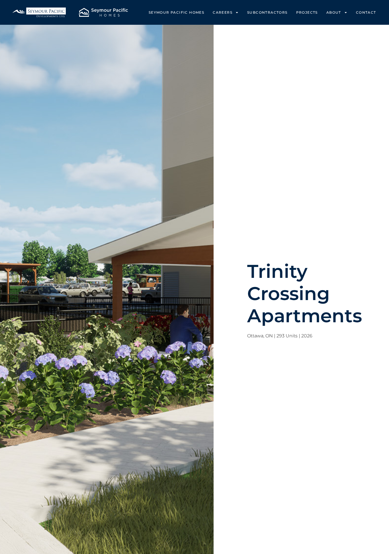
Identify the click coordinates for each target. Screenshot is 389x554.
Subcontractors (267, 12)
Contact (366, 12)
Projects (307, 12)
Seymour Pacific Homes (176, 12)
